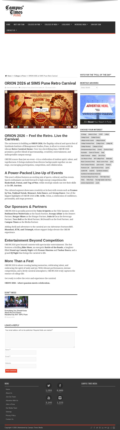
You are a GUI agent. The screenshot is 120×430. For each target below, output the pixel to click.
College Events (95, 137)
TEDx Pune (90, 180)
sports (107, 167)
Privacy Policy (11, 415)
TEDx (82, 180)
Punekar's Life (85, 167)
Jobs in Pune (10, 404)
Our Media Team (11, 408)
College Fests (100, 143)
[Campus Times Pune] (15, 15)
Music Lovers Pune (102, 161)
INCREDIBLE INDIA (80, 24)
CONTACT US (11, 30)
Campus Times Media (35, 427)
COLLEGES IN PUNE (34, 24)
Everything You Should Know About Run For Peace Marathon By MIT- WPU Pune (16, 313)
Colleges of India (51, 24)
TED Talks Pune (104, 176)
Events (100, 149)
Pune (36, 87)
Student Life (41, 87)
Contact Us (9, 419)
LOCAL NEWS (66, 24)
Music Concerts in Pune (88, 161)
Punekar (108, 164)
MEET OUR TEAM (19, 24)
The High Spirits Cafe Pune (103, 180)
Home (8, 24)
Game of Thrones (94, 152)
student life (84, 170)
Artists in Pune (92, 134)
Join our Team (96, 24)
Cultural (33, 87)
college (107, 134)
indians (94, 155)
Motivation (109, 158)
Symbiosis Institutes (102, 170)
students (91, 170)
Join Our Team (11, 397)
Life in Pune (101, 155)
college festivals (100, 140)
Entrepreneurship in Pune (88, 149)
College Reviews (86, 146)
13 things (83, 134)
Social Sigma (14, 87)
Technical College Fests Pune (89, 176)
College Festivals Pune (87, 143)
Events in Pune (108, 149)
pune (111, 161)
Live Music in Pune (86, 158)
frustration (84, 152)
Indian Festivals (85, 155)
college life (109, 143)
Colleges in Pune (20, 76)
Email (7, 356)
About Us (9, 393)
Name (7, 350)
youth (97, 183)
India (102, 152)
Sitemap (8, 412)
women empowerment (87, 183)
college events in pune (87, 140)
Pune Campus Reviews (87, 164)
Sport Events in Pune (97, 167)
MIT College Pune (99, 158)
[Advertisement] (60, 52)
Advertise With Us (12, 400)
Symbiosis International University (90, 173)
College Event (85, 137)
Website (8, 363)
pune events (100, 164)
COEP (101, 134)
